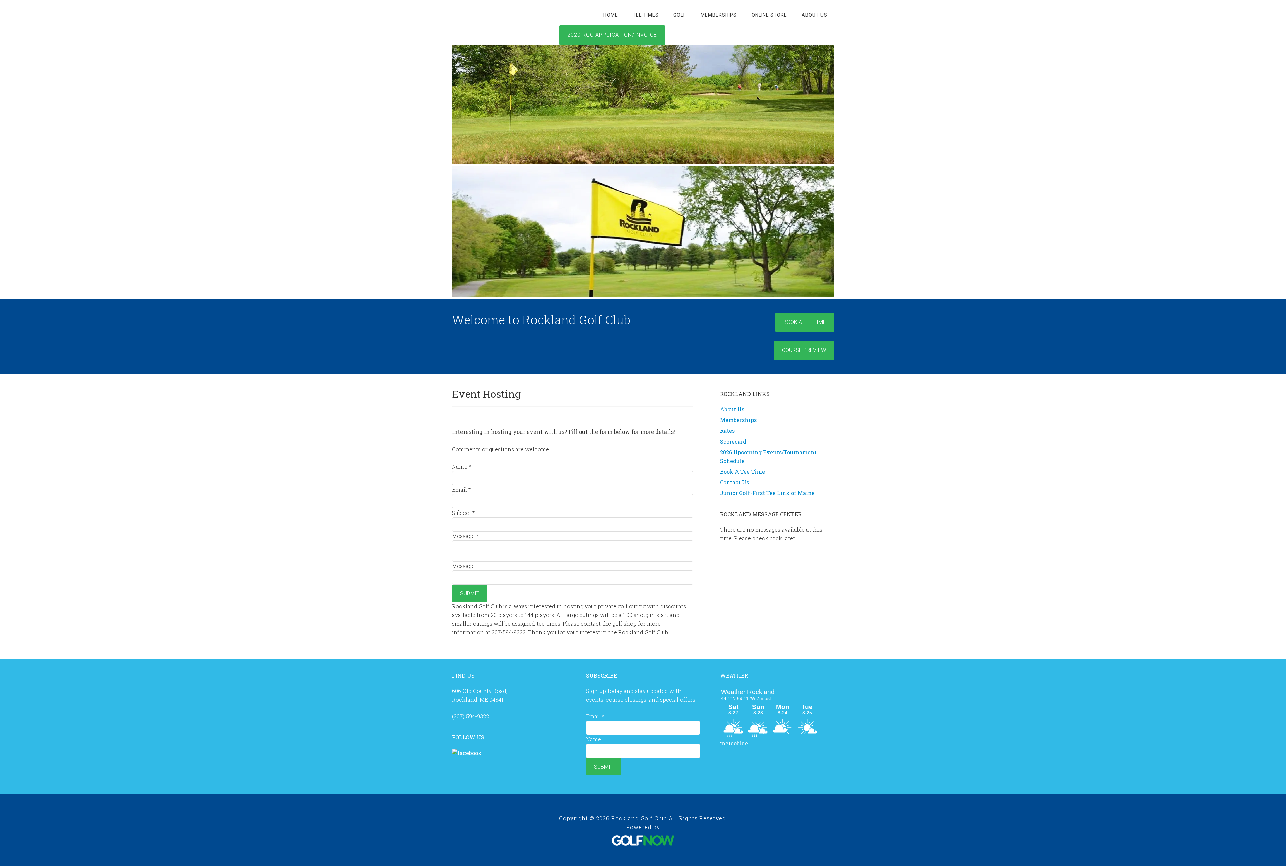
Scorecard (733, 441)
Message (465, 535)
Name (461, 466)
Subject (463, 512)
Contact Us (734, 482)
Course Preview (804, 350)
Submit (469, 593)
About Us (732, 409)
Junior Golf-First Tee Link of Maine (767, 492)
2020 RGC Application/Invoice (612, 35)
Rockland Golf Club (497, 15)
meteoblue (734, 743)
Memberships (738, 419)
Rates (727, 430)
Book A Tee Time (804, 322)
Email (461, 489)
